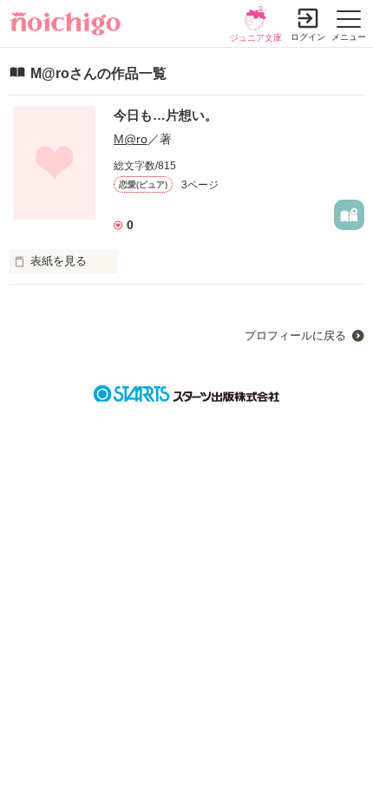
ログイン (308, 37)
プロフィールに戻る (295, 335)
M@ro (130, 139)
